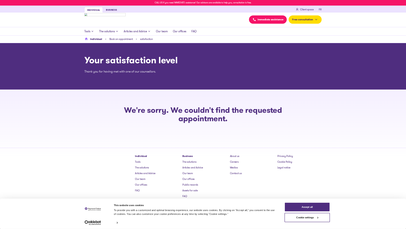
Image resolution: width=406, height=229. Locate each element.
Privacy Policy (285, 156)
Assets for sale (190, 190)
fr (320, 9)
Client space (307, 9)
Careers (234, 162)
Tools (87, 31)
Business (187, 156)
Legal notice (283, 167)
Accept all (307, 207)
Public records (190, 185)
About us (234, 156)
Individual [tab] (93, 10)
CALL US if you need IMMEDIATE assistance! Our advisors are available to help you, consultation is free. (203, 2)
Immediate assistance (270, 19)
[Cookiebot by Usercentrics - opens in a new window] (93, 222)
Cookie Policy (284, 162)
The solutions (107, 31)
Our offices (179, 31)
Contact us (236, 173)
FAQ (193, 31)
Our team (162, 31)
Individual (141, 156)
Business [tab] (111, 9)
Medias (234, 167)
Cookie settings (305, 217)
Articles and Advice (135, 31)
